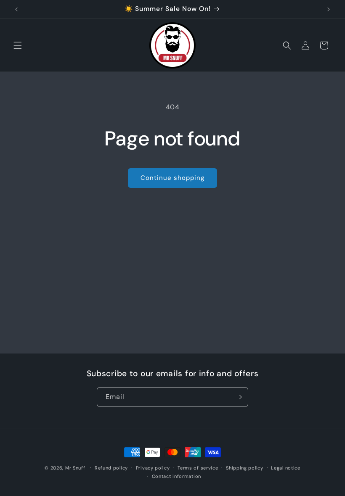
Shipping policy (244, 468)
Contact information (176, 476)
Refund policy (111, 468)
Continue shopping (172, 178)
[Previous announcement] (16, 9)
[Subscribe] (238, 397)
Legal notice (285, 468)
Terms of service (198, 468)
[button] (17, 45)
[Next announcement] (328, 9)
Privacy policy (153, 468)
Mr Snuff (75, 468)
